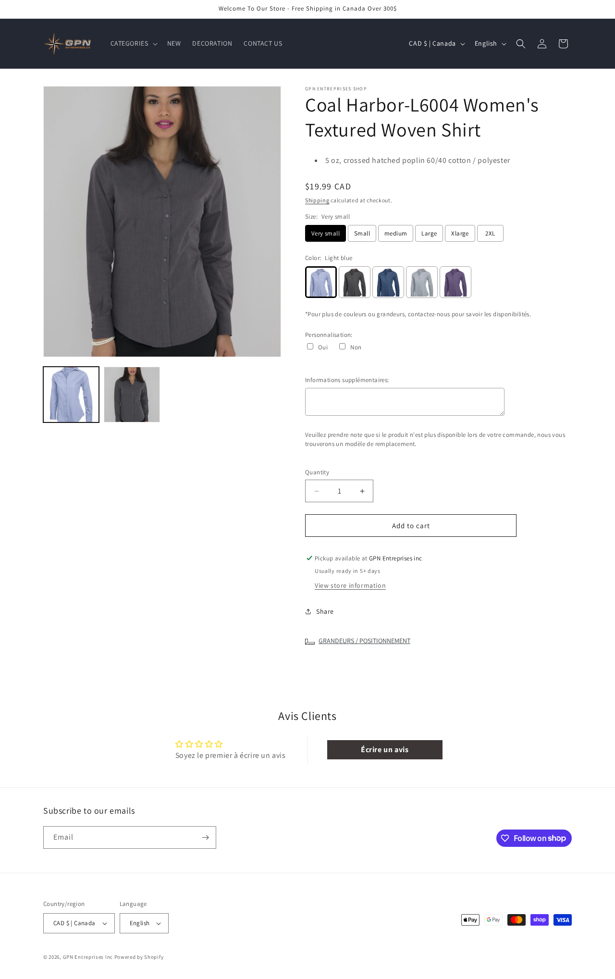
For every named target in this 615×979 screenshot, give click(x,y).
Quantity (317, 472)
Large (429, 233)
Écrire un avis (384, 749)
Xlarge (459, 233)
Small (362, 233)
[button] (133, 43)
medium (395, 233)
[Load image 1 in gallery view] (71, 394)
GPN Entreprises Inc (88, 957)
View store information (350, 585)
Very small (325, 233)
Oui (323, 347)
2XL (490, 233)
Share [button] (325, 611)
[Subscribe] (205, 837)
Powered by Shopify (139, 957)
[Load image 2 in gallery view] (132, 394)
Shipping (317, 200)
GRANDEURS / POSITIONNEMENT (364, 640)
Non (355, 347)
